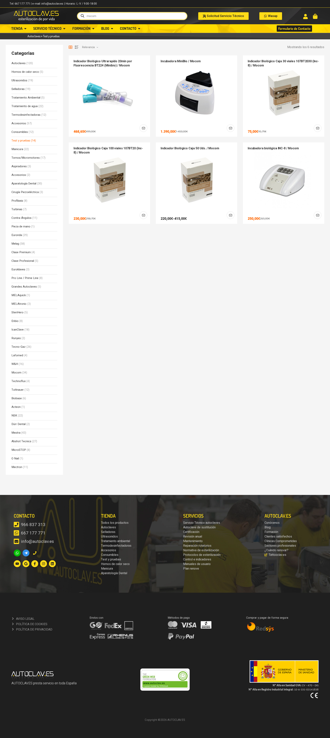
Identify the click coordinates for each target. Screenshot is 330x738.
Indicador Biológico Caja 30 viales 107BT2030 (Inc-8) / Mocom (283, 63)
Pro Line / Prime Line (24, 278)
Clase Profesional (22, 261)
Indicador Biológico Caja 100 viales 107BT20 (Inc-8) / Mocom (108, 150)
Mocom (16, 373)
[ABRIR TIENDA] (25, 28)
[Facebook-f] (34, 563)
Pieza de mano (20, 227)
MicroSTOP (18, 450)
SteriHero (17, 312)
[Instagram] (43, 563)
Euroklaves (18, 270)
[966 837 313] (16, 524)
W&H (14, 364)
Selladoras (18, 89)
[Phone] (34, 553)
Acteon (16, 407)
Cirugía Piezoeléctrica (25, 192)
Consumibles (19, 132)
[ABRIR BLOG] (112, 28)
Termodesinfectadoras (25, 115)
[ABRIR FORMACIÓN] (93, 28)
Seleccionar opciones (230, 215)
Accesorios (18, 123)
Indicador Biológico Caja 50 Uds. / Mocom (190, 148)
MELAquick (18, 295)
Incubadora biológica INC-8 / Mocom (273, 148)
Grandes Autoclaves (24, 287)
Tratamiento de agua (24, 106)
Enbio (15, 321)
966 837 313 (33, 525)
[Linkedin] (52, 563)
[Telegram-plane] (26, 553)
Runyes (16, 338)
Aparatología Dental (23, 184)
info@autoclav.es (37, 541)
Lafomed (17, 355)
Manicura (17, 149)
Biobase (16, 398)
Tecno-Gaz (18, 347)
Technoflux (18, 381)
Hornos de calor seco (25, 72)
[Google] (26, 563)
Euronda (16, 235)
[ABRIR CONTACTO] (139, 28)
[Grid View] (70, 47)
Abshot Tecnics (21, 441)
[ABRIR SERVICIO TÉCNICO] (64, 28)
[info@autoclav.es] (16, 541)
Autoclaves (34, 36)
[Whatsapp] (17, 553)
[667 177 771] (16, 533)
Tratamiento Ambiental (25, 98)
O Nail (15, 459)
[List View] (76, 47)
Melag (15, 244)
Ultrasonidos (19, 80)
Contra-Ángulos (21, 218)
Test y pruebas (20, 141)
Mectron (16, 467)
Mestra (15, 433)
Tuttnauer (17, 390)
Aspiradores (19, 166)
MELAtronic (19, 304)
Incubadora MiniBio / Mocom (181, 61)
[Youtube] (17, 563)
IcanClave (17, 330)
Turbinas (16, 209)
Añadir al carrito (143, 128)
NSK (14, 416)
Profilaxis (17, 201)
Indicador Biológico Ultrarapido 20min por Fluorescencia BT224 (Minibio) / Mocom (103, 63)
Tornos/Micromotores (25, 158)
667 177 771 (33, 533)
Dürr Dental (18, 424)
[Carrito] (315, 16)
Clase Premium (21, 252)
